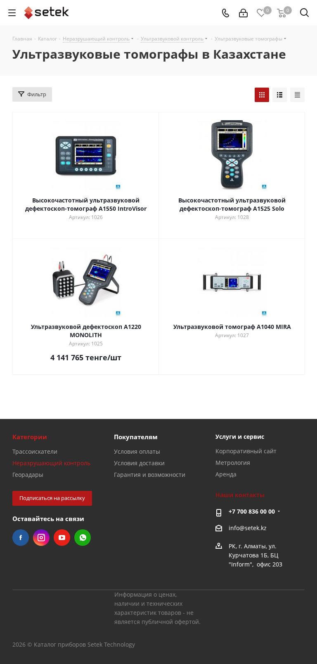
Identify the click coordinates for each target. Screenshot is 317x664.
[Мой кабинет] (243, 13)
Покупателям (136, 437)
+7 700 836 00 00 (252, 511)
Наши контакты (240, 495)
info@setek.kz (248, 528)
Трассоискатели (34, 451)
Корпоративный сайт (246, 451)
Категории (29, 437)
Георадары (27, 474)
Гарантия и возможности (149, 474)
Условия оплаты (137, 451)
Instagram (41, 537)
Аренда (226, 474)
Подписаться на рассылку (52, 498)
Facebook (20, 537)
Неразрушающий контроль (51, 463)
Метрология (232, 462)
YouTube (62, 537)
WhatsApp (82, 537)
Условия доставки (139, 463)
